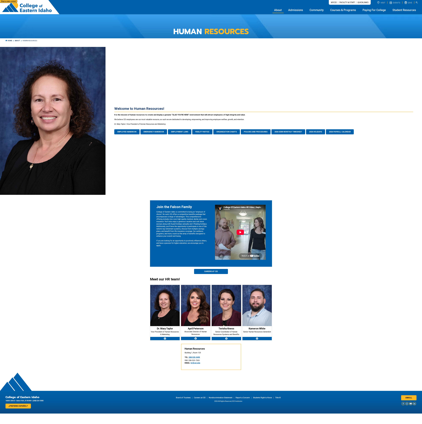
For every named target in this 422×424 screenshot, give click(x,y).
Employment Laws (179, 132)
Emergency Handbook (154, 132)
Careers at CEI (211, 271)
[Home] (27, 7)
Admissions (295, 10)
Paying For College (374, 10)
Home (10, 41)
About (278, 10)
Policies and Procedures (255, 132)
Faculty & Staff (347, 2)
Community (317, 10)
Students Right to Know (262, 398)
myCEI (334, 2)
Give (408, 2)
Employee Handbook (126, 132)
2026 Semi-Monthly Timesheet (288, 132)
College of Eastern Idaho (22, 397)
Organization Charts (226, 132)
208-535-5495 (194, 357)
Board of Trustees (183, 398)
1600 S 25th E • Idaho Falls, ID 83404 (18, 401)
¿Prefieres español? (18, 406)
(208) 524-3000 (38, 401)
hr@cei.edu (195, 363)
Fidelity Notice (202, 132)
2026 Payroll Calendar (340, 132)
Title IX (278, 398)
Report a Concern (243, 398)
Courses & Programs (343, 10)
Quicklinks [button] (362, 2)
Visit (381, 2)
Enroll (409, 398)
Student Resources (404, 10)
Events (394, 2)
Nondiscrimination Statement (220, 398)
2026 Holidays (315, 132)
